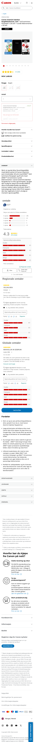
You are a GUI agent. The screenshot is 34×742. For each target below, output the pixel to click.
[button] (3, 65)
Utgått (4, 13)
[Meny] (31, 2)
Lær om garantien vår (18, 593)
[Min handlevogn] (27, 2)
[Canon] (6, 3)
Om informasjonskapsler (10, 701)
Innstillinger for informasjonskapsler (14, 705)
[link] (17, 109)
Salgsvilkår (5, 693)
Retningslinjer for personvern (12, 697)
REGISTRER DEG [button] (8, 646)
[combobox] (17, 8)
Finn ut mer (15, 574)
